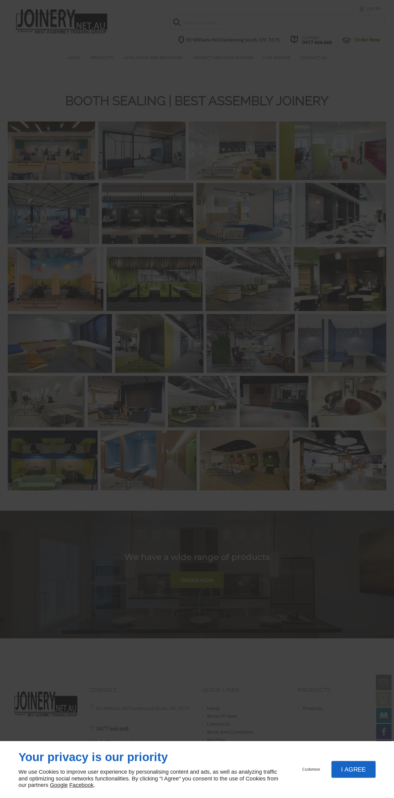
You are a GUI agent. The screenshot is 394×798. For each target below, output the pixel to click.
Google (59, 785)
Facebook (81, 785)
